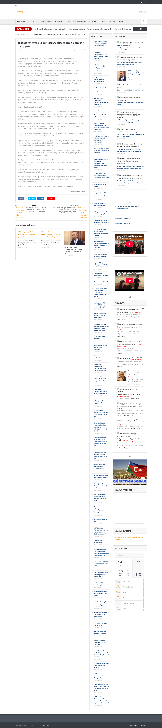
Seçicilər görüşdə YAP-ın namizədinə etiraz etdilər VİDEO (101, 614)
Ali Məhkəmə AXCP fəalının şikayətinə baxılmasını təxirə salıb (101, 176)
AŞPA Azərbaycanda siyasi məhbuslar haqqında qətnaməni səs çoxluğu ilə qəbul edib (101, 442)
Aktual (21, 50)
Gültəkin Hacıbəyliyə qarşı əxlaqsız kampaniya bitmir (100, 604)
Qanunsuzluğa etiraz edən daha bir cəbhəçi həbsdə (101, 593)
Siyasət (41, 21)
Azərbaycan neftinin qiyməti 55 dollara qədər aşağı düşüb (100, 305)
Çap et (76, 50)
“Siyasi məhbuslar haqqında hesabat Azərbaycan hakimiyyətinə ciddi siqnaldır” (100, 427)
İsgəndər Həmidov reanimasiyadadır (100, 204)
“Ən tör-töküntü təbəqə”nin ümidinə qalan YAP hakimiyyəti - (136, 374)
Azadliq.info (45, 725)
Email (83, 50)
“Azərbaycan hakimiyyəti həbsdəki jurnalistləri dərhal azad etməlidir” (101, 510)
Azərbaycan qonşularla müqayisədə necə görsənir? (101, 665)
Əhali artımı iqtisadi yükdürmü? (100, 338)
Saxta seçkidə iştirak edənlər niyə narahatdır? (100, 347)
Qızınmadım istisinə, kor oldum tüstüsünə (100, 255)
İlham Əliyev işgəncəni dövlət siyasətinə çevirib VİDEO (101, 574)
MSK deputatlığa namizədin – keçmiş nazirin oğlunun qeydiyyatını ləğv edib (64, 209)
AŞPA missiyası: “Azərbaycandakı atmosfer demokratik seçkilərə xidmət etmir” (101, 700)
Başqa (121, 21)
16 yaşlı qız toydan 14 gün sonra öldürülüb (101, 476)
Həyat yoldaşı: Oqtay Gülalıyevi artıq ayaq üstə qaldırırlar (27, 243)
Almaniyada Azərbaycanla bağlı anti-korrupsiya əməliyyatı (101, 391)
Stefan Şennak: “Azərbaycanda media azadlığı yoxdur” (101, 486)
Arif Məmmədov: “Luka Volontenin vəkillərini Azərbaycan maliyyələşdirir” (101, 139)
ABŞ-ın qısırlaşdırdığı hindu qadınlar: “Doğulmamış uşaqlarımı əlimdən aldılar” (100, 292)
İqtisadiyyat (70, 21)
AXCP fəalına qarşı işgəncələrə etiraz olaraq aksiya (100, 676)
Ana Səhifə (21, 21)
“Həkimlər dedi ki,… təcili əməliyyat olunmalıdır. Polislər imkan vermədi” (117, 29)
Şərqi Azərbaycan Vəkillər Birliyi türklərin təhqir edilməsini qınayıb (101, 380)
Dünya (49, 21)
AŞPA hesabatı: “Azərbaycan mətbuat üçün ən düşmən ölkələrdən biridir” (101, 531)
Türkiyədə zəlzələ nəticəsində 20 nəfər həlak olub (100, 642)
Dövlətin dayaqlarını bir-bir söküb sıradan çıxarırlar (128, 207)
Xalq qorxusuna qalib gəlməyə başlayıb (101, 213)
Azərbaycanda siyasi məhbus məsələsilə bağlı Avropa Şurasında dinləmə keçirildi (101, 552)
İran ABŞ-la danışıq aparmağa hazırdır (100, 633)
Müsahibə (92, 21)
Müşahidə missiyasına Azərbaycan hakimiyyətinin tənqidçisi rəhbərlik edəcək (101, 163)
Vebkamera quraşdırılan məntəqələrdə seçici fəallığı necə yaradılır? (101, 367)
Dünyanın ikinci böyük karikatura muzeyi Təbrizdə (101, 195)
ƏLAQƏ (143, 725)
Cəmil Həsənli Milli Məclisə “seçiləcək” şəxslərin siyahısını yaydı (100, 497)
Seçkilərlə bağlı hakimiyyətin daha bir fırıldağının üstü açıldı (101, 265)
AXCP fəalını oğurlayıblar (98, 541)
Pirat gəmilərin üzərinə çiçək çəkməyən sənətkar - (129, 440)
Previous (32, 205)
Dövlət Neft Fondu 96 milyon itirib (101, 624)
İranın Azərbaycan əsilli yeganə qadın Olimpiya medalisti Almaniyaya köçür (101, 687)
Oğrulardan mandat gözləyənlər (100, 357)
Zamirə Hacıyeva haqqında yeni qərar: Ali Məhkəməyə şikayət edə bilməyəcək (101, 126)
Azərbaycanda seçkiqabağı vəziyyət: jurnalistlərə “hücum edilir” (101, 413)
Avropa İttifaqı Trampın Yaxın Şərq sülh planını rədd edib (101, 151)
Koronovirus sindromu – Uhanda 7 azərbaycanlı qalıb (101, 564)
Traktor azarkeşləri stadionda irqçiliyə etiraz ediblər (100, 315)
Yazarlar (102, 21)
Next (72, 205)
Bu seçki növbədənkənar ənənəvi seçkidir (99, 79)
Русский (112, 21)
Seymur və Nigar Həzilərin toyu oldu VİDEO (100, 402)
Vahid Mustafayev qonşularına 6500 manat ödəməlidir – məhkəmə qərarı (73, 250)
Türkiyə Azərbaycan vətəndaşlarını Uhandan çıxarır (100, 467)
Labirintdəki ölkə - (137, 358)
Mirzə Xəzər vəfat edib (101, 282)
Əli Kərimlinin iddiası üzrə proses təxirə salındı (101, 90)
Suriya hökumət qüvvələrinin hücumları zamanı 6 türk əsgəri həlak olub (101, 244)
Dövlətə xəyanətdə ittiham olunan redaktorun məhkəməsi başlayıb (101, 232)
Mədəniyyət (81, 21)
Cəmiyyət (58, 21)
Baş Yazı (31, 21)
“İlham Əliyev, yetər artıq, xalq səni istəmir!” (101, 221)
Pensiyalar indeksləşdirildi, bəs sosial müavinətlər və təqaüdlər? (51, 243)
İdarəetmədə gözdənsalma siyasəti (101, 274)
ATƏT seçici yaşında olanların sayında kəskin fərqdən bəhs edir (100, 455)
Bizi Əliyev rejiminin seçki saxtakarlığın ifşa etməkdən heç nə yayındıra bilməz (101, 327)
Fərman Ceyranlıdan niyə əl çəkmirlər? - (129, 395)
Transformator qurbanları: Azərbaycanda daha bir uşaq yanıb (68, 29)
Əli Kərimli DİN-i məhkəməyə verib (99, 584)
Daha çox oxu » (121, 319)
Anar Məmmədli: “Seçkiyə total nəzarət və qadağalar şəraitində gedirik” (101, 654)
